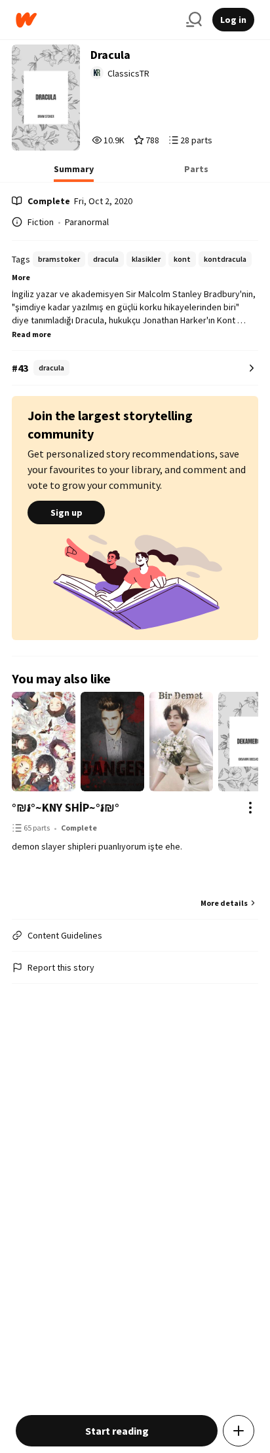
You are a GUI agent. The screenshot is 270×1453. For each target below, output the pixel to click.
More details (224, 903)
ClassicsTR (128, 73)
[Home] (96, 20)
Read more (31, 334)
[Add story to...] (238, 1430)
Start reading (117, 1430)
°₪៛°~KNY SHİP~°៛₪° (65, 807)
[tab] (74, 173)
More (21, 277)
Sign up (66, 512)
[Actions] (250, 807)
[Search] (194, 19)
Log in (233, 20)
